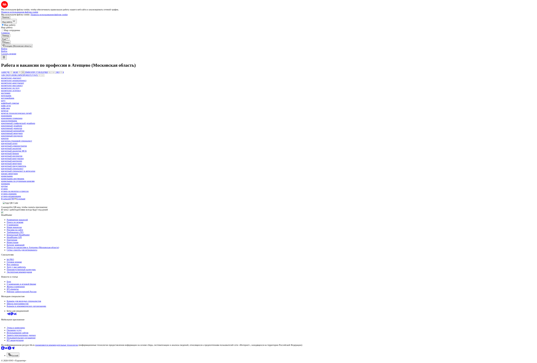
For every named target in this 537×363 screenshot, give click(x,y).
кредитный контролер (11, 161)
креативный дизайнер (11, 126)
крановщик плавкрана (11, 118)
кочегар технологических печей (16, 113)
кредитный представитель (13, 166)
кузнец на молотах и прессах (15, 191)
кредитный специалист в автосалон (18, 171)
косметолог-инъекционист (13, 80)
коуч (3, 100)
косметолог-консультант (12, 83)
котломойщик (7, 98)
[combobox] (13, 355)
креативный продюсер (12, 136)
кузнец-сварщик (9, 194)
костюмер (5, 93)
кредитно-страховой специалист (16, 141)
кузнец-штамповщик (11, 196)
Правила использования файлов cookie (49, 14)
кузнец (4, 189)
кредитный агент (9, 143)
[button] (4, 49)
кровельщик (7, 176)
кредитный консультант (12, 158)
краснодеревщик (9, 121)
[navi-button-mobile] (4, 57)
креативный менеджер (12, 133)
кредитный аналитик (11, 148)
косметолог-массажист (12, 85)
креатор (5, 138)
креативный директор (11, 128)
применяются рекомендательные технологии (56, 345)
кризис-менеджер (9, 173)
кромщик (5, 183)
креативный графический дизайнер (18, 123)
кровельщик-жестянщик (12, 178)
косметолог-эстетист (11, 90)
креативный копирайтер (12, 131)
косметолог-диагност (11, 78)
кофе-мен (5, 108)
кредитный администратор (14, 146)
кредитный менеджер (11, 163)
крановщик (6, 116)
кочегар (4, 110)
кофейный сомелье (10, 103)
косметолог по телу (10, 88)
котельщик (6, 95)
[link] (6, 42)
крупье (4, 186)
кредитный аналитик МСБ (14, 151)
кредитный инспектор (11, 156)
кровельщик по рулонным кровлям (18, 181)
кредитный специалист (12, 168)
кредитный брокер (10, 153)
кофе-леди (6, 105)
